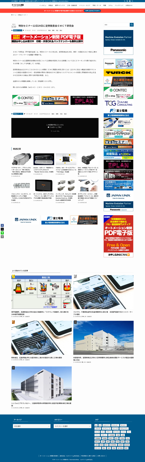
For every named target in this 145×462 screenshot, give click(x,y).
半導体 (122, 438)
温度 (96, 445)
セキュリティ (124, 428)
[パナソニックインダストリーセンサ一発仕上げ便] (118, 68)
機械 (122, 442)
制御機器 (97, 438)
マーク (33, 30)
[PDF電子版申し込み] (47, 43)
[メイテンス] (84, 224)
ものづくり (106, 425)
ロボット (104, 435)
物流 (106, 445)
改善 (117, 442)
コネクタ (97, 428)
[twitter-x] (124, 1)
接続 (107, 442)
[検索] (132, 1)
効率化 (111, 438)
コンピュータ (106, 428)
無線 (101, 445)
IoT (100, 425)
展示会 (97, 442)
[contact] (130, 1)
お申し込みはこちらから (92, 11)
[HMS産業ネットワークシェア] (118, 127)
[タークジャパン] (118, 75)
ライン (97, 435)
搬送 (112, 442)
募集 (53, 30)
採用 (103, 442)
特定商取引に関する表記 (88, 456)
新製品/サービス (18, 30)
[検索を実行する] (132, 25)
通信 (109, 448)
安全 (57, 30)
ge (96, 425)
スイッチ (115, 428)
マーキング (27, 30)
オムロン (123, 425)
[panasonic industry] (118, 54)
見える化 (97, 448)
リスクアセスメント (42, 30)
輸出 (61, 30)
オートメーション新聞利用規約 (49, 456)
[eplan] (84, 104)
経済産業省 (113, 445)
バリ (129, 432)
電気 (126, 448)
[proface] (118, 190)
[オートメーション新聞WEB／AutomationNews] (17, 5)
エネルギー (115, 425)
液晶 (127, 442)
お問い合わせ (101, 456)
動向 (49, 30)
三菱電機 (111, 435)
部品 (114, 448)
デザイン (109, 432)
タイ (103, 432)
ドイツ (123, 432)
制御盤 (105, 438)
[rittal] (118, 179)
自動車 (121, 445)
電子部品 (120, 448)
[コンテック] (25, 105)
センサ (97, 432)
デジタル (116, 432)
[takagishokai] (54, 104)
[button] (2, 225)
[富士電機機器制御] (54, 224)
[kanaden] (118, 159)
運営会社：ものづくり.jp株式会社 (69, 456)
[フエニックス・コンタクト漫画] (118, 138)
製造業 (127, 445)
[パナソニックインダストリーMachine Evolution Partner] (118, 211)
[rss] (127, 1)
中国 (117, 435)
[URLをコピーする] (2, 236)
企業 (122, 435)
